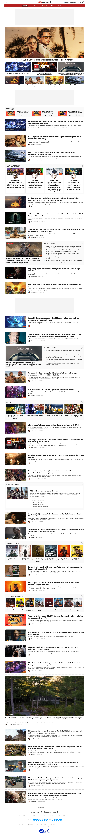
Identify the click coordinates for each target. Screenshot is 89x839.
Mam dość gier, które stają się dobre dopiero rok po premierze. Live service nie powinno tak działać (35, 180)
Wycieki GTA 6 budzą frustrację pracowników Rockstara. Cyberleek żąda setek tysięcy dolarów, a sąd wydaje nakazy (44, 667)
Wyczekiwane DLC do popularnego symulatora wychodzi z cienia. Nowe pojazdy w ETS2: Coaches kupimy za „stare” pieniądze (44, 781)
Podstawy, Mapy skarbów (37, 498)
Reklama (54, 824)
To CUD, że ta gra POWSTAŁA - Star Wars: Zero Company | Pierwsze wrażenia (15, 411)
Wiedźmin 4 (58, 815)
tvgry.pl (44, 402)
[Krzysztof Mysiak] (66, 82)
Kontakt (65, 824)
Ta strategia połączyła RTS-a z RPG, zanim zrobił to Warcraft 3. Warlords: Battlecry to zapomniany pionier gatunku (44, 68)
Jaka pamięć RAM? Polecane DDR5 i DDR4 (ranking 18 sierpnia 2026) (62, 354)
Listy (43, 5)
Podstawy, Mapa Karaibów (38, 500)
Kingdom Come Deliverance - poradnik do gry (29, 604)
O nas (19, 824)
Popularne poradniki (44, 596)
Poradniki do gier (44, 484)
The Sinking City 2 (12, 553)
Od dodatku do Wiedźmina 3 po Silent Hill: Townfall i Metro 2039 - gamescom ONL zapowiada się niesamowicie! (18, 68)
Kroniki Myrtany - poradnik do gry (49, 604)
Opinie (52, 5)
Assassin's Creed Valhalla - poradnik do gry (78, 604)
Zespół (58, 824)
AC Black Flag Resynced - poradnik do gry (44, 497)
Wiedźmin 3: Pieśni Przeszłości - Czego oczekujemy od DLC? (73, 411)
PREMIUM (25, 5)
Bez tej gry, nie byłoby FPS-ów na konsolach (54, 411)
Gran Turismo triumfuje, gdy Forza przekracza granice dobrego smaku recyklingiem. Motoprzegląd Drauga (74, 81)
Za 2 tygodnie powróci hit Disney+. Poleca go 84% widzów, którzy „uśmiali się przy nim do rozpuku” (44, 635)
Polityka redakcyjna (30, 824)
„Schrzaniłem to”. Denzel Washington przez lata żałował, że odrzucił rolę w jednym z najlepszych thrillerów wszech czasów (44, 533)
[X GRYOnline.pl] (38, 820)
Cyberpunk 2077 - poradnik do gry (20, 604)
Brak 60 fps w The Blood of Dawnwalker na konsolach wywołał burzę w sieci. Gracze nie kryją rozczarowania (44, 586)
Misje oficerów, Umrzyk (37, 502)
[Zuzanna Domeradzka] (46, 82)
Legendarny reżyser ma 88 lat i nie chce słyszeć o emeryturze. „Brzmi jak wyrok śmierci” (44, 272)
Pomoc (69, 824)
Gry (35, 5)
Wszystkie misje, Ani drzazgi (38, 504)
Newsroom (31, 5)
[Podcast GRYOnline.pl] (42, 820)
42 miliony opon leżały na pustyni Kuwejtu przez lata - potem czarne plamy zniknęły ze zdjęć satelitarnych (44, 651)
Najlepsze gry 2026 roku (38, 815)
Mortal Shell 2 (25, 553)
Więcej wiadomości (44, 807)
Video (61, 5)
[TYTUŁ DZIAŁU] (44, 543)
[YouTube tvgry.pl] (52, 820)
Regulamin (23, 824)
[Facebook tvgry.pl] (61, 820)
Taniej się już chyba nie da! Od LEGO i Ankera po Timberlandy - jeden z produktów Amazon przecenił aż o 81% (18, 113)
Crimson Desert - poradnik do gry (68, 604)
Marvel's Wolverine (77, 553)
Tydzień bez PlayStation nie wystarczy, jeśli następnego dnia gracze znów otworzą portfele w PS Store (71, 68)
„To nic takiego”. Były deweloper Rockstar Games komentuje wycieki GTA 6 (44, 428)
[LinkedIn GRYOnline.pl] (45, 820)
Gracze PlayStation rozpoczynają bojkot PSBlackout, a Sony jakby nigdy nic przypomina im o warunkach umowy (44, 322)
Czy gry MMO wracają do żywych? (34, 410)
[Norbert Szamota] (60, 71)
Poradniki (57, 5)
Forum (65, 5)
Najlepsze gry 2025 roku (49, 815)
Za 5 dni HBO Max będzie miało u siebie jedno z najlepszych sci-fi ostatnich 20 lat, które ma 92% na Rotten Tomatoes (44, 218)
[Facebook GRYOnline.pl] (34, 820)
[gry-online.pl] (44, 2)
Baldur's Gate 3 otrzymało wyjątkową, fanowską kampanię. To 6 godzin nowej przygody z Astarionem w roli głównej (44, 475)
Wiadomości (35, 812)
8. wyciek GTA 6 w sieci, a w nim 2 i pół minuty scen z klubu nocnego (44, 392)
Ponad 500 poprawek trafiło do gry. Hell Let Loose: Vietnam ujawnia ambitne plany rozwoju (44, 459)
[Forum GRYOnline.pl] (47, 820)
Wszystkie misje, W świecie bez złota (40, 506)
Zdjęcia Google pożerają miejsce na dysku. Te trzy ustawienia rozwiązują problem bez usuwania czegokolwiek (44, 571)
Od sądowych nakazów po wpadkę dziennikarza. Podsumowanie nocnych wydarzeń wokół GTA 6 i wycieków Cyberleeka (34, 81)
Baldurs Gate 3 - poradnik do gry (58, 604)
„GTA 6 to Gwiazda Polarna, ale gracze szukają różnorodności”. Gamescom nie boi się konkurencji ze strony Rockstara (44, 233)
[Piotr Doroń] (7, 56)
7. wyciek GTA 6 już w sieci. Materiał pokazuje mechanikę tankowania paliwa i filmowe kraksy (44, 518)
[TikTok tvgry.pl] (55, 820)
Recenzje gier (63, 243)
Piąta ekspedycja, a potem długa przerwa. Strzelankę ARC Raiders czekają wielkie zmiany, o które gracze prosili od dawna (44, 735)
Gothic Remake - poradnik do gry (10, 604)
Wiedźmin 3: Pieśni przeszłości (25, 815)
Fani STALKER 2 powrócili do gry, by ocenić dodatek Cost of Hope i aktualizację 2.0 (54, 81)
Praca (62, 824)
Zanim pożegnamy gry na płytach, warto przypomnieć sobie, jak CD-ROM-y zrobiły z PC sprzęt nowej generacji (15, 180)
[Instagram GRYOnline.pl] (36, 820)
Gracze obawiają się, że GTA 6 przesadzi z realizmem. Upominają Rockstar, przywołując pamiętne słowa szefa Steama (44, 766)
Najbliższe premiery (66, 815)
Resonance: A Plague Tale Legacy (38, 553)
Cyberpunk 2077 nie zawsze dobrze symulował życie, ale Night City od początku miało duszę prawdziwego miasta (73, 180)
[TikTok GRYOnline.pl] (40, 820)
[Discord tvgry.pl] (59, 820)
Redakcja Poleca (44, 166)
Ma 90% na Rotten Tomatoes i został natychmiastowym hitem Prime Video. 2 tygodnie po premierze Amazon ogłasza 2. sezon (44, 701)
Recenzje (48, 5)
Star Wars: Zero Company (51, 553)
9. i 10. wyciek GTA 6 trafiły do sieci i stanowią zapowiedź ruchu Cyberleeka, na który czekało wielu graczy (44, 44)
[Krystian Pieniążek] (33, 71)
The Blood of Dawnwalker (64, 553)
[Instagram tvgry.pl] (57, 820)
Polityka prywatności (39, 824)
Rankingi (39, 5)
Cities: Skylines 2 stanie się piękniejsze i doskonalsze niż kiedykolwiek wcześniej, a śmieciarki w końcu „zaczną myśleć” (44, 750)
